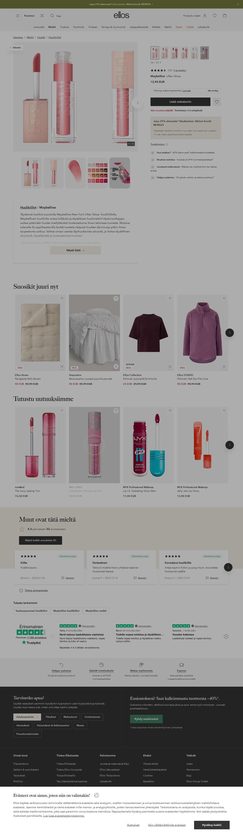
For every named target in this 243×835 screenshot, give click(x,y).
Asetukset (133, 825)
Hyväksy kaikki (211, 825)
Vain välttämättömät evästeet (167, 825)
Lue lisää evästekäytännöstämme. (63, 815)
